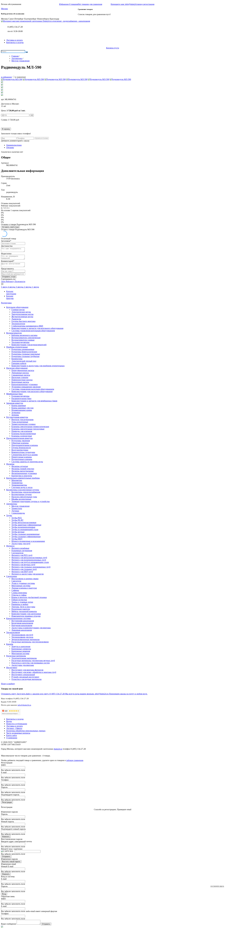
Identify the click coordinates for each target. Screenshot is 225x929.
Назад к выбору (8, 684)
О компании (11, 738)
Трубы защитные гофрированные (26, 525)
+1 (32, 115)
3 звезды (20, 287)
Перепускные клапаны (21, 457)
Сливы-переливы (19, 593)
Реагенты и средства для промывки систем (30, 663)
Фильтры (10, 464)
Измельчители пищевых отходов (25, 616)
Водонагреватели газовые (23, 340)
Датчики (15, 511)
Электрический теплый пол (23, 361)
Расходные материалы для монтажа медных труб (33, 660)
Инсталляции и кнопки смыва (24, 579)
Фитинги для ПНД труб (22, 572)
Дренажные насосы (20, 373)
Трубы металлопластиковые (23, 522)
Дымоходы (16, 319)
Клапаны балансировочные (23, 433)
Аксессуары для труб (20, 543)
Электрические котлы (21, 312)
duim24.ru (58, 749)
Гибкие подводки (19, 600)
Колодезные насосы (20, 382)
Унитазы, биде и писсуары (23, 607)
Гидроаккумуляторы (20, 396)
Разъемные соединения (21, 550)
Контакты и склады (15, 42)
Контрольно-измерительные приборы (23, 478)
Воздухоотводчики (19, 450)
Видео (9, 721)
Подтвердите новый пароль (13, 829)
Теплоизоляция (13, 632)
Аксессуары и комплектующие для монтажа (31, 628)
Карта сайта (11, 735)
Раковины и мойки (19, 604)
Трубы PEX (16, 518)
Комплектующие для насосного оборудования (31, 391)
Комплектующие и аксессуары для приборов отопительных (38, 366)
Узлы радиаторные (19, 422)
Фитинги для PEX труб (21, 555)
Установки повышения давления (25, 387)
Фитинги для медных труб (23, 564)
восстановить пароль (217, 886)
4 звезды (12, 287)
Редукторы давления (20, 440)
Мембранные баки (14, 394)
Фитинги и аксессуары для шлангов (27, 574)
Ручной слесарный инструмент (25, 677)
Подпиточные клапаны (21, 459)
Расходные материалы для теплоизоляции (30, 642)
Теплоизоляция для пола (22, 637)
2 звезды (28, 287)
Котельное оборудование (17, 307)
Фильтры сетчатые (19, 466)
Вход (4, 894)
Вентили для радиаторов (22, 419)
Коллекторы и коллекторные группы (22, 490)
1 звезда (35, 287)
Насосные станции (19, 377)
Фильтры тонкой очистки (22, 469)
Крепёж (9, 644)
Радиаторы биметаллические (24, 352)
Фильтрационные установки (24, 473)
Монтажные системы (20, 586)
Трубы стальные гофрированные (26, 536)
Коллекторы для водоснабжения (25, 492)
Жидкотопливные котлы (22, 316)
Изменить (6, 837)
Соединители (17, 553)
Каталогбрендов (10, 297)
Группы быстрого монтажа (23, 321)
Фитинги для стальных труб (24, 569)
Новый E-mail (7, 866)
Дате (3, 281)
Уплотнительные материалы (24, 658)
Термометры (17, 483)
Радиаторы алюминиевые (22, 349)
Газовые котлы (18, 309)
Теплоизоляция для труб (22, 635)
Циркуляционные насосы (22, 370)
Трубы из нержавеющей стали (24, 529)
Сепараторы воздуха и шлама (24, 455)
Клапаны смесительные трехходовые (27, 429)
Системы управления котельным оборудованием (33, 331)
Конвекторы (16, 359)
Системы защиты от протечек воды (27, 462)
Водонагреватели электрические (25, 338)
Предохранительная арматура (19, 438)
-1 (3, 115)
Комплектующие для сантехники (26, 614)
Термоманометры (19, 485)
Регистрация (7, 802)
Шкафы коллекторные (21, 499)
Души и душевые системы (23, 583)
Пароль (4, 787)
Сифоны (15, 590)
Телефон (5, 780)
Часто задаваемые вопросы (18, 733)
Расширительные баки (21, 398)
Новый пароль (7, 821)
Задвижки (15, 412)
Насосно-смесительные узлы (24, 497)
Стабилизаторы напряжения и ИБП (27, 326)
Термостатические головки (23, 424)
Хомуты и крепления (20, 646)
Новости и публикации (16, 724)
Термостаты (16, 508)
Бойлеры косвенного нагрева (24, 335)
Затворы (15, 415)
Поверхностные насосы (22, 380)
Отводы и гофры (18, 595)
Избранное (68, 4)
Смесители (16, 581)
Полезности (20, 281)
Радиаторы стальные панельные (25, 354)
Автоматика (11, 504)
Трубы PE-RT (17, 520)
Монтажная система (20, 653)
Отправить (6, 857)
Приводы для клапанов (21, 431)
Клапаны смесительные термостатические (30, 426)
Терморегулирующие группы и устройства (30, 501)
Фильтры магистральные (22, 471)
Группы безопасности (21, 447)
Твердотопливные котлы (22, 314)
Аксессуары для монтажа (22, 665)
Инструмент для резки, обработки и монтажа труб (33, 672)
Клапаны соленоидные (21, 436)
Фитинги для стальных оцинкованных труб (30, 567)
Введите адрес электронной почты (16, 841)
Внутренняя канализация (22, 621)
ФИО (3, 765)
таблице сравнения (74, 760)
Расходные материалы (16, 656)
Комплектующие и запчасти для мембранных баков (34, 401)
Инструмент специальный (23, 674)
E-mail (4, 772)
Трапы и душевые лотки (22, 602)
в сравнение (20, 77)
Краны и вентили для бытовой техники (29, 597)
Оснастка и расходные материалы (26, 679)
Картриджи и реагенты (21, 476)
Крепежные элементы (21, 649)
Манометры (16, 480)
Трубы (9, 515)
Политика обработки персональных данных (25, 731)
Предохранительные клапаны (24, 445)
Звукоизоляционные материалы (25, 639)
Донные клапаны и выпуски (24, 588)
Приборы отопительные (17, 347)
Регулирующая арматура (17, 417)
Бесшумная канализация (22, 623)
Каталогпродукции (11, 292)
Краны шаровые (18, 405)
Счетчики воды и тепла (21, 487)
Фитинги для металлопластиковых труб (29, 557)
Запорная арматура (14, 403)
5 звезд (4, 287)
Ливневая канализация (21, 630)
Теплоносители (18, 323)
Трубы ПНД (16, 539)
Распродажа (6, 303)
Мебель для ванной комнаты (24, 611)
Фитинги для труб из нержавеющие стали (30, 562)
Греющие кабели (18, 363)
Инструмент (11, 667)
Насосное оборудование (17, 368)
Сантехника (11, 576)
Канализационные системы (18, 618)
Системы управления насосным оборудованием (32, 389)
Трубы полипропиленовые (23, 527)
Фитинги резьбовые (20, 548)
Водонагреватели (14, 333)
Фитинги (10, 546)
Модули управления (20, 506)
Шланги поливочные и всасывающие (28, 541)
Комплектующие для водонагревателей (28, 345)
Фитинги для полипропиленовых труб (28, 560)
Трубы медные (17, 532)
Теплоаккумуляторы (20, 342)
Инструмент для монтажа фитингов (27, 670)
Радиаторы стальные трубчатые (25, 356)
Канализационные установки (24, 384)
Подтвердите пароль (10, 795)
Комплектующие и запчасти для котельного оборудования (37, 328)
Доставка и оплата (14, 40)
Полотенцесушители (20, 609)
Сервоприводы (18, 513)
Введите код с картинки (11, 849)
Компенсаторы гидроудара (23, 452)
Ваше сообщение (8, 924)
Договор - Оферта (14, 728)
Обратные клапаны (20, 443)
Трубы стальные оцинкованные (25, 534)
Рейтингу (10, 281)
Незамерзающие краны (21, 410)
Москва (4, 9)
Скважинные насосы (20, 375)
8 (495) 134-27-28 (15, 27)
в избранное (6, 77)
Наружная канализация (21, 625)
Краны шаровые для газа (22, 408)
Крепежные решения (20, 651)
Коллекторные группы (21, 494)
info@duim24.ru (24, 705)
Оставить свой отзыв (10, 227)
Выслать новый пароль (11, 862)
